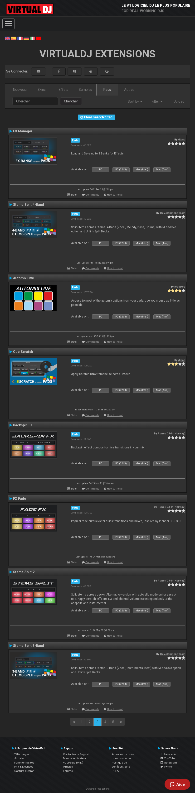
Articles (68, 766)
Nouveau (20, 89)
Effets (63, 89)
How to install (115, 194)
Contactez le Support (76, 754)
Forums (68, 771)
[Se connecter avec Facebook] (59, 71)
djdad (181, 139)
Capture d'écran (24, 771)
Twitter (168, 766)
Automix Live (23, 278)
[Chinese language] (38, 38)
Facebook (169, 754)
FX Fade (19, 498)
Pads (107, 89)
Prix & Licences (23, 766)
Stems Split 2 (23, 572)
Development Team (172, 213)
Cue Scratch (23, 352)
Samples (85, 89)
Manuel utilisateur (74, 758)
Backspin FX (23, 425)
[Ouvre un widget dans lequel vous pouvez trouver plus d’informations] (177, 785)
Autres (129, 89)
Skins (42, 89)
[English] (7, 38)
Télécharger (21, 754)
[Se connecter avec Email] (38, 71)
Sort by (134, 101)
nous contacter (121, 758)
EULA (115, 771)
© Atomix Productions (98, 788)
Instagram (170, 762)
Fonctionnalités (24, 762)
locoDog (179, 286)
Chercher (71, 101)
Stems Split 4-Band (28, 205)
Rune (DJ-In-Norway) (171, 433)
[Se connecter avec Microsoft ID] (75, 71)
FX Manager (23, 131)
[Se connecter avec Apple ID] (91, 71)
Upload (179, 101)
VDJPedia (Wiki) (73, 762)
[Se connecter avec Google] (107, 71)
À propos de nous (123, 754)
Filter (156, 101)
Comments (92, 194)
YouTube (169, 758)
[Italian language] (32, 38)
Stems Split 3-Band (28, 646)
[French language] (20, 38)
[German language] (26, 38)
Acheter (19, 758)
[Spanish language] (13, 38)
